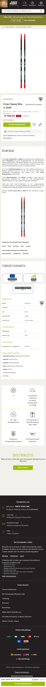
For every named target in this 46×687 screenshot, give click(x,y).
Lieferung (5, 598)
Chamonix (14, 556)
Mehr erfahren (7, 138)
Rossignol (8, 99)
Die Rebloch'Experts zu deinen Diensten (17, 617)
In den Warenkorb (17, 124)
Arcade (28, 246)
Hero (22, 246)
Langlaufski (17, 253)
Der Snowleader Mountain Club (13, 594)
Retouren (5, 603)
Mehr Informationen (9, 576)
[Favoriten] (34, 124)
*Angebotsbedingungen (22, 672)
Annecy (5, 556)
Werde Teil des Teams (10, 621)
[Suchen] (43, 9)
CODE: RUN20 (16, 20)
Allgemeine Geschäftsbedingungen (22, 676)
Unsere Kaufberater (9, 589)
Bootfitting (6, 607)
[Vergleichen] (40, 124)
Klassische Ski (10, 27)
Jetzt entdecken (29, 20)
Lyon (22, 556)
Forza (4, 246)
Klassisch (26, 253)
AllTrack (16, 246)
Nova (9, 246)
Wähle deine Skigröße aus (11, 612)
